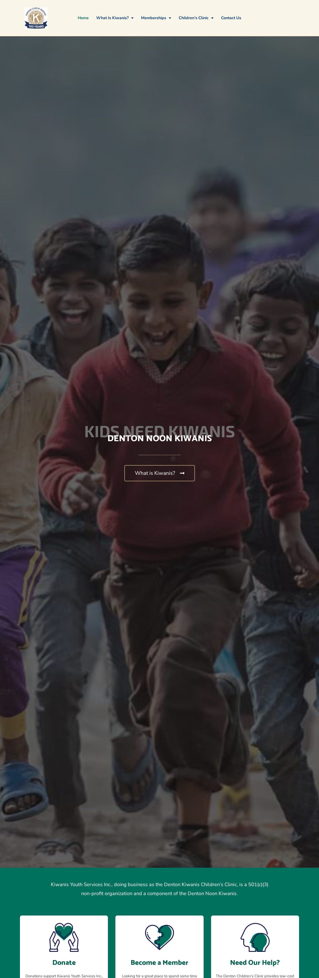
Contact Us (231, 18)
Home (83, 18)
